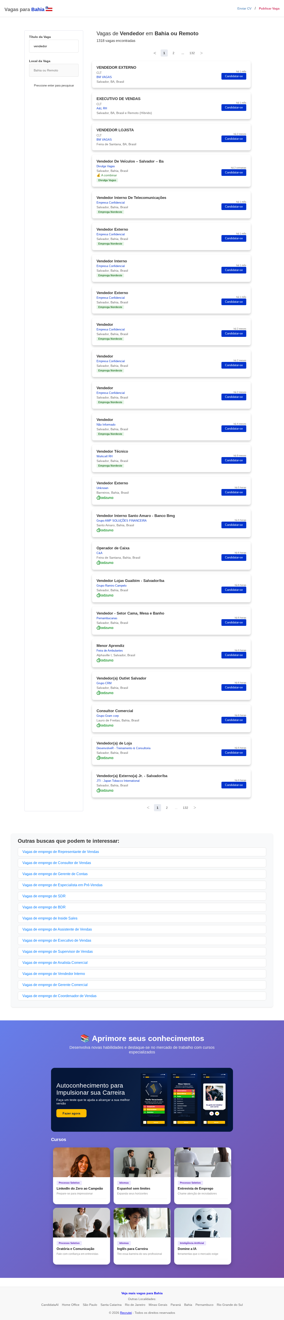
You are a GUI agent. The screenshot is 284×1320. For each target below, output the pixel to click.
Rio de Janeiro (135, 1304)
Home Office (70, 1304)
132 (192, 53)
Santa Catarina (111, 1304)
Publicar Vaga (269, 8)
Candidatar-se (234, 76)
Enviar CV (244, 8)
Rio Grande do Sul (230, 1304)
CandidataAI (50, 1304)
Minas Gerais (158, 1304)
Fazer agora (71, 1113)
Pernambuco (204, 1304)
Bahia (188, 1304)
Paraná (176, 1304)
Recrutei (126, 1312)
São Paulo (90, 1304)
